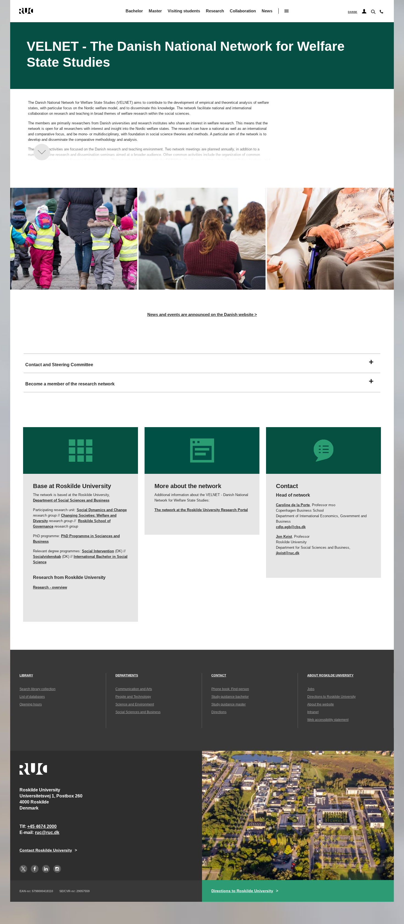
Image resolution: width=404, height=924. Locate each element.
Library (26, 675)
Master (155, 11)
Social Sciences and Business (138, 712)
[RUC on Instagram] (57, 869)
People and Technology (133, 697)
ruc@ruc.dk (47, 832)
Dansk (352, 12)
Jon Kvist (284, 536)
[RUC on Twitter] (23, 869)
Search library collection (38, 689)
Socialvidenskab (47, 557)
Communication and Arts (133, 689)
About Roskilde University (330, 675)
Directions (218, 712)
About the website (320, 704)
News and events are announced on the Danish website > (202, 314)
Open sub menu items (286, 11)
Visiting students (184, 11)
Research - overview (50, 587)
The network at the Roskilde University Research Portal (201, 510)
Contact (218, 675)
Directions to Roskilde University (331, 697)
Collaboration (243, 11)
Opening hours (31, 704)
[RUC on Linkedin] (46, 869)
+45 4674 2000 (42, 826)
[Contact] (381, 13)
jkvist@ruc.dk (287, 553)
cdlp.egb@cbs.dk (291, 527)
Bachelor (134, 11)
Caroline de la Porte (293, 505)
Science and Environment (134, 704)
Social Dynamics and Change (102, 510)
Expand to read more (42, 152)
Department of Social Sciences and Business (71, 500)
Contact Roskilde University (46, 850)
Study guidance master (228, 704)
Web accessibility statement (327, 720)
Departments (126, 675)
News (267, 11)
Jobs (310, 689)
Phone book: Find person (230, 689)
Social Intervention (98, 551)
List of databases (32, 697)
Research (215, 11)
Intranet (313, 712)
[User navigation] (364, 11)
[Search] (372, 11)
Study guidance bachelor (230, 697)
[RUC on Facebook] (34, 869)
